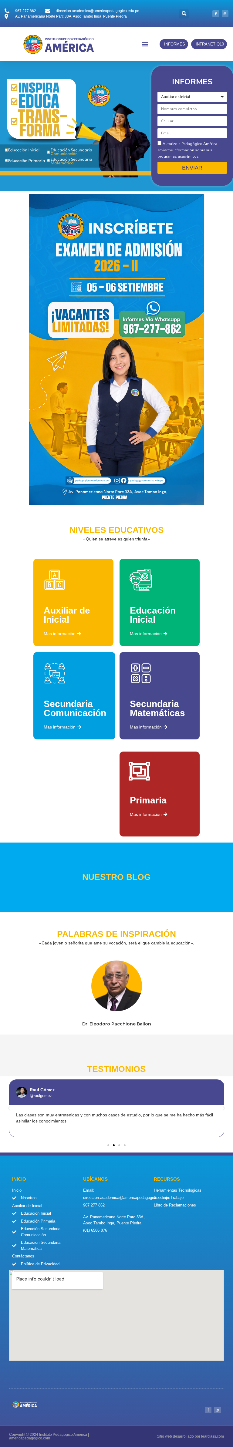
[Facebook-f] (215, 13)
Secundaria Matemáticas (157, 708)
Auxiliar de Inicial (67, 614)
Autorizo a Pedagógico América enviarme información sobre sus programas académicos (187, 150)
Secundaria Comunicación (75, 708)
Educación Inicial (153, 614)
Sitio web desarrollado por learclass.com (190, 1436)
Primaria (148, 800)
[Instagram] (225, 13)
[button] (184, 14)
